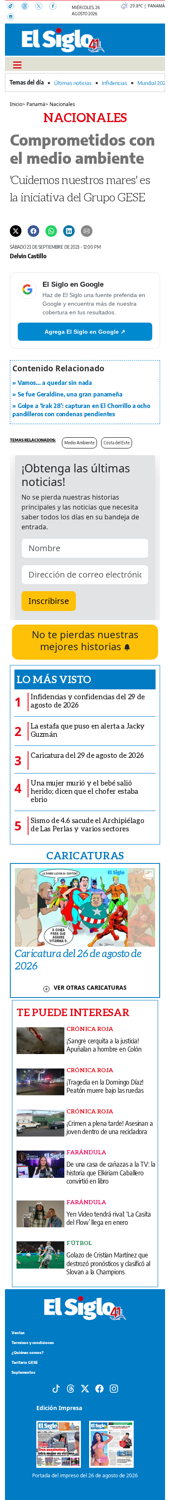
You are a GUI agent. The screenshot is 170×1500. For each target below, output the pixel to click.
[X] (42, 7)
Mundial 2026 (152, 83)
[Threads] (28, 7)
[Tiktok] (56, 1388)
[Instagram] (13, 17)
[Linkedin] (69, 230)
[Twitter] (15, 230)
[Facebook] (55, 7)
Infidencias (114, 83)
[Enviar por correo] (86, 230)
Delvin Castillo (28, 255)
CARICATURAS (85, 855)
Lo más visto (54, 679)
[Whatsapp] (51, 230)
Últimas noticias (73, 83)
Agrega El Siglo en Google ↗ (85, 331)
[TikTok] (14, 7)
